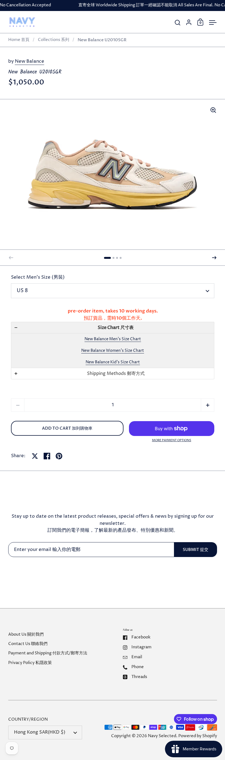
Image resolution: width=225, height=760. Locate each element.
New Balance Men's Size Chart (113, 339)
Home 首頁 (18, 40)
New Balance (29, 61)
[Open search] (178, 23)
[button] (107, 258)
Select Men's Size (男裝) (38, 277)
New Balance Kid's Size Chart (113, 362)
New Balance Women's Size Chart (112, 350)
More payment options (171, 440)
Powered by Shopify (197, 736)
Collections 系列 (53, 40)
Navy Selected (162, 736)
